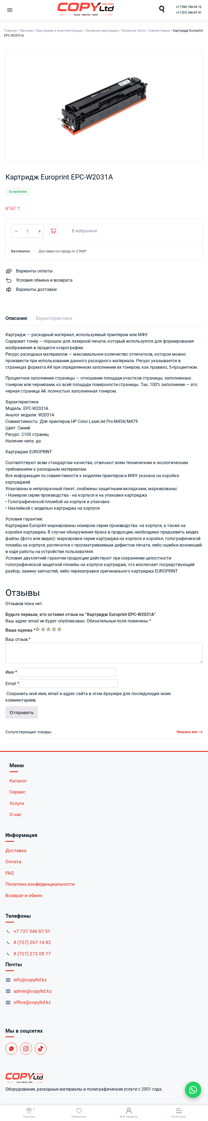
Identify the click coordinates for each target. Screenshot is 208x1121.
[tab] (16, 318)
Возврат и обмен (23, 895)
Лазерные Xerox (133, 31)
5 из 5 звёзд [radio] (59, 629)
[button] (81, 231)
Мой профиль (129, 1116)
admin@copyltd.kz (32, 991)
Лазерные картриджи (101, 31)
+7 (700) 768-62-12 (189, 7)
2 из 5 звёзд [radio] (43, 629)
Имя (11, 672)
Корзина (29, 1113)
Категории (179, 1116)
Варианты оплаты (34, 271)
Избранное (79, 1116)
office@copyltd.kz (32, 1002)
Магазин (26, 31)
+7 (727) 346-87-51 (189, 12)
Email (12, 683)
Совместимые (159, 31)
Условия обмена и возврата (44, 280)
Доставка (15, 850)
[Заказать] (53, 230)
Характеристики (54, 318)
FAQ (9, 873)
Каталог (18, 780)
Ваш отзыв (18, 639)
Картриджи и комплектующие (59, 31)
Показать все (187, 732)
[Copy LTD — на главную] (104, 1078)
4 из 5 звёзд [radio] (54, 629)
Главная (10, 31)
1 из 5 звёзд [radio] (37, 629)
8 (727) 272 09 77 (32, 953)
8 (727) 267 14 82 (32, 942)
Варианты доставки (36, 289)
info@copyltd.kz (30, 979)
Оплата (13, 861)
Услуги (16, 803)
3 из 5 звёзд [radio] (48, 629)
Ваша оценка (20, 630)
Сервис (17, 792)
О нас (15, 814)
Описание (16, 318)
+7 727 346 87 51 (32, 931)
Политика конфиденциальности (40, 884)
